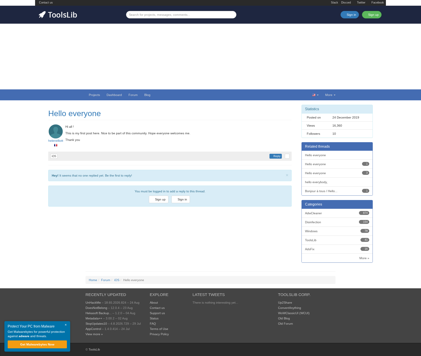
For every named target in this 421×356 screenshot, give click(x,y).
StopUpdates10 (96, 323)
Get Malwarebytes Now (37, 344)
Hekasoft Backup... (99, 313)
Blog (147, 95)
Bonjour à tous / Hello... (336, 191)
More (328, 95)
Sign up (373, 14)
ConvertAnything (289, 308)
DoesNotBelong (96, 308)
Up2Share (285, 302)
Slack (334, 2)
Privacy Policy (159, 334)
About (154, 302)
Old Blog (284, 318)
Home (93, 280)
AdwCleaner (336, 213)
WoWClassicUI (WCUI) (294, 313)
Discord (346, 2)
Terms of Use (159, 329)
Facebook (377, 2)
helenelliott (55, 140)
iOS (54, 156)
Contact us (45, 2)
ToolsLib (336, 240)
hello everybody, (316, 182)
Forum (133, 95)
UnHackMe (93, 302)
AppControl (93, 329)
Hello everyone (74, 113)
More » (364, 258)
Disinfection (336, 222)
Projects (94, 95)
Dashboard (114, 95)
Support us (157, 313)
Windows (336, 231)
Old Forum (285, 323)
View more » (94, 334)
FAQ (153, 323)
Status (154, 318)
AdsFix (336, 249)
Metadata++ (94, 318)
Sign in (182, 199)
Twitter (360, 2)
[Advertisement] (210, 56)
